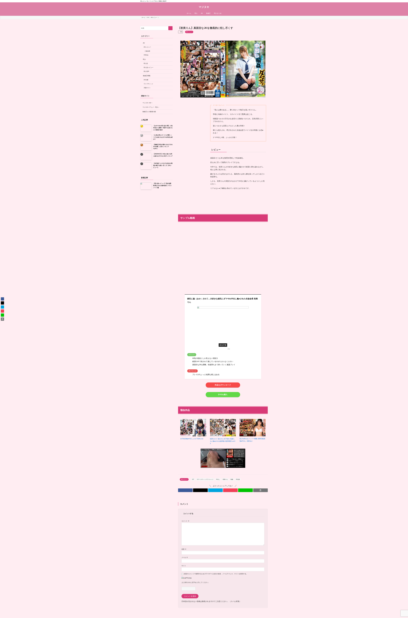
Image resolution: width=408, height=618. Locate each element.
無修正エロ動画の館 (149, 111)
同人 (144, 59)
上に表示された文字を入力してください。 (195, 582)
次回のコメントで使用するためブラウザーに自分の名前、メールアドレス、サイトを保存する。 (216, 574)
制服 (232, 479)
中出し (218, 479)
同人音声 (146, 71)
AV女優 (146, 80)
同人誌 (146, 63)
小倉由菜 (147, 51)
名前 (183, 549)
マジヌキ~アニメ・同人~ (150, 107)
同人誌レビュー (148, 67)
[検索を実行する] (170, 28)
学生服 (238, 479)
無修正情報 (146, 76)
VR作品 (146, 55)
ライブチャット (148, 84)
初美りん (225, 479)
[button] (185, 490)
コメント (185, 521)
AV (144, 43)
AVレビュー (189, 32)
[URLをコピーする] (260, 490)
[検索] (266, 1)
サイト (183, 566)
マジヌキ (204, 7)
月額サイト (147, 88)
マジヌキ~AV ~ (147, 103)
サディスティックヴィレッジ (205, 479)
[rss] (263, 1)
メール (184, 557)
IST (193, 479)
